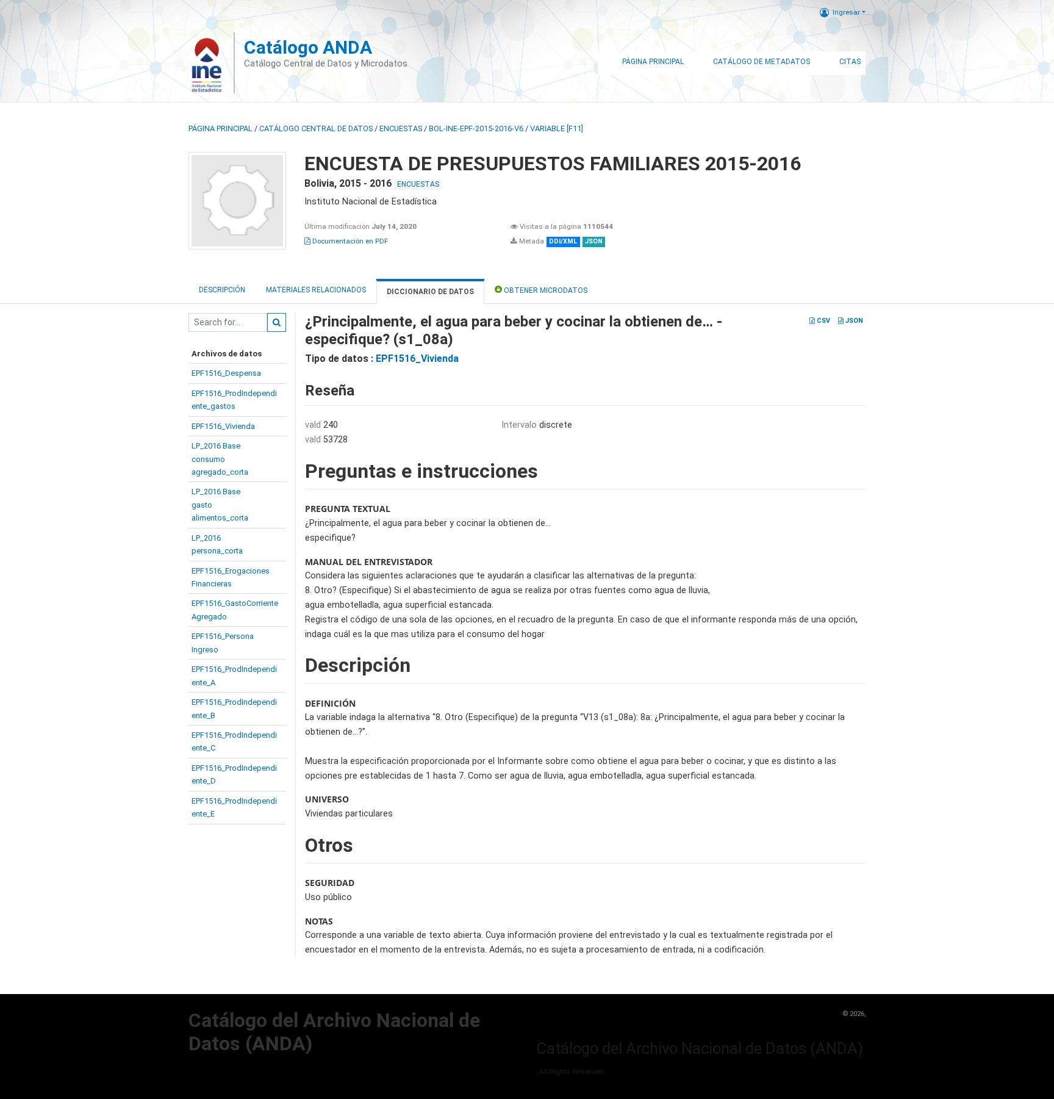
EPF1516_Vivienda (223, 426)
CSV (822, 321)
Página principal (220, 128)
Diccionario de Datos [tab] (430, 291)
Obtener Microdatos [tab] (544, 290)
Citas (850, 61)
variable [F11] (556, 128)
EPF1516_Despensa (226, 373)
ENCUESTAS (400, 128)
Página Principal (653, 61)
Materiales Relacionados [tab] (316, 290)
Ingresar (846, 12)
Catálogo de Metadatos (761, 61)
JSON (853, 321)
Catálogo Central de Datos (316, 128)
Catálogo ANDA (308, 47)
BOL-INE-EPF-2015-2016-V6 (476, 128)
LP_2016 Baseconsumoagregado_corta (220, 459)
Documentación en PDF (349, 241)
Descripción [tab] (222, 290)
